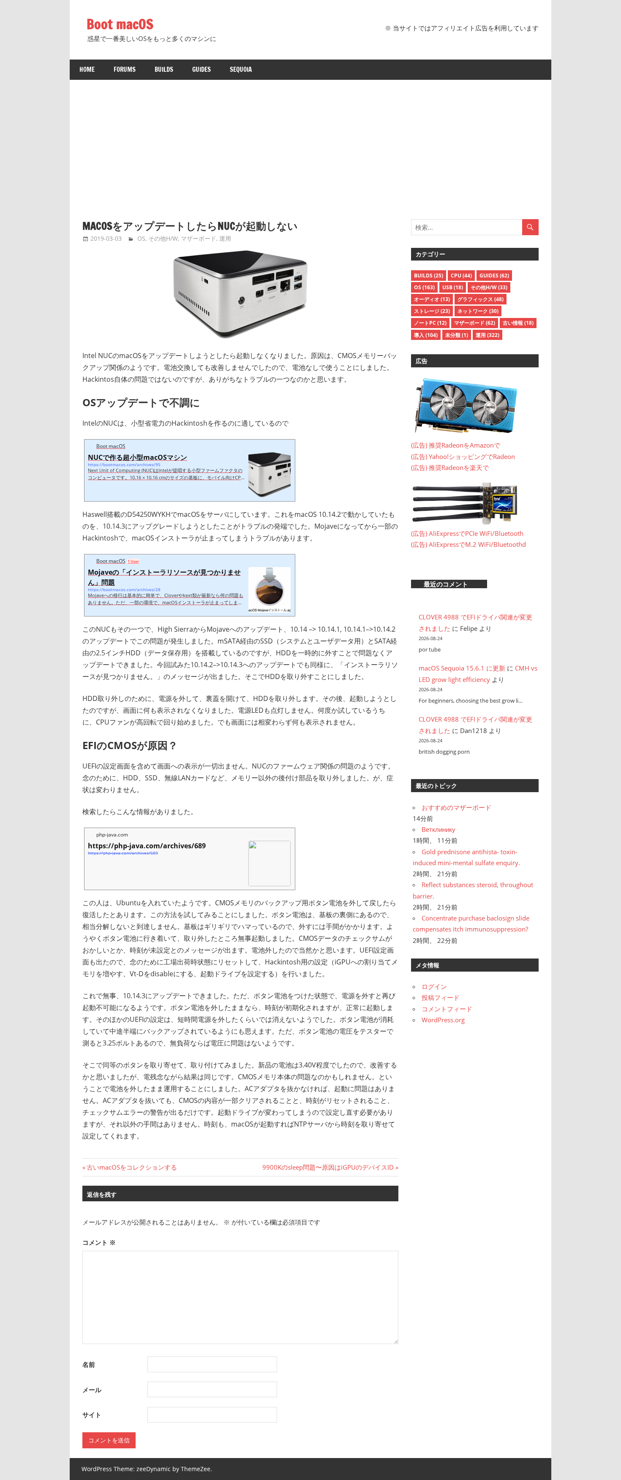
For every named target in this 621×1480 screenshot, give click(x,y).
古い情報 (518, 322)
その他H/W (163, 238)
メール (91, 1389)
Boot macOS (120, 24)
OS (141, 238)
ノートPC (430, 322)
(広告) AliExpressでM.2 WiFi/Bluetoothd (468, 544)
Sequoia (241, 69)
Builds (164, 69)
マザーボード (198, 238)
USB (452, 287)
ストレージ (432, 311)
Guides (201, 69)
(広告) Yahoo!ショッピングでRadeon (463, 456)
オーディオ (432, 299)
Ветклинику (438, 829)
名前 (88, 1364)
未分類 (456, 335)
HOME (87, 69)
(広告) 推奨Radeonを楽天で (450, 467)
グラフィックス (481, 299)
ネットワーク (478, 311)
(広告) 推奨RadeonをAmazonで (455, 445)
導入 (426, 335)
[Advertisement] (310, 143)
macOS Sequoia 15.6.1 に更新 (462, 668)
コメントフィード (447, 1009)
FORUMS (125, 69)
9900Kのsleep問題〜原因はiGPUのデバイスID (328, 1167)
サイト (91, 1414)
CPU (461, 275)
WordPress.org (443, 1020)
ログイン (434, 986)
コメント (99, 1242)
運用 (225, 238)
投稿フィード (441, 997)
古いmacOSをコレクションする (131, 1167)
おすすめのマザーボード (456, 807)
